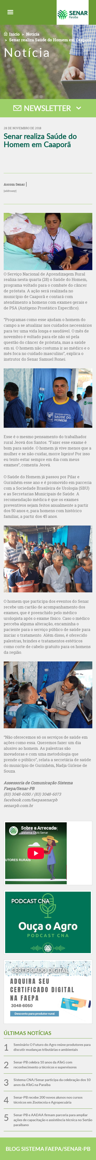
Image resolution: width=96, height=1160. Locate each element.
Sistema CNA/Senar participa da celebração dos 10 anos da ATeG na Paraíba (52, 1082)
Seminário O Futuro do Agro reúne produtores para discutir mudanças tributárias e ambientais (52, 1047)
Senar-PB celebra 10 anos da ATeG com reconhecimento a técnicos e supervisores (45, 1064)
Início (14, 34)
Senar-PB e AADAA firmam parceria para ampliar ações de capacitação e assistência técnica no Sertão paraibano (53, 1119)
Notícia (32, 34)
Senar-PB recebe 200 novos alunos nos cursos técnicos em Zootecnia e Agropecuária (48, 1100)
